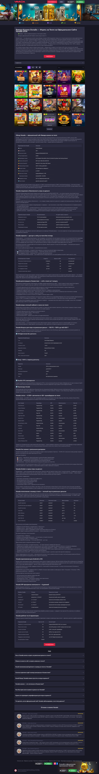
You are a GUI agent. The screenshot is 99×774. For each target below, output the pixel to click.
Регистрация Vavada (49, 644)
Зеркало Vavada (49, 56)
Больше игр (49, 129)
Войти (61, 1)
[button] (1, 12)
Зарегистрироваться (52, 1)
